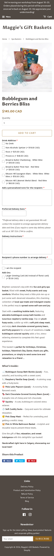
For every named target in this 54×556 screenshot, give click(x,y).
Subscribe (42, 538)
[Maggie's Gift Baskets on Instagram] (30, 515)
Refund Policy (27, 494)
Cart (49, 17)
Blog (27, 501)
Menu (8, 17)
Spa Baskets (16, 39)
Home (4, 39)
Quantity (6, 117)
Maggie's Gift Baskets (27, 27)
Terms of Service (27, 497)
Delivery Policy (27, 486)
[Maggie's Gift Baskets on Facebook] (24, 515)
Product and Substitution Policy (27, 490)
